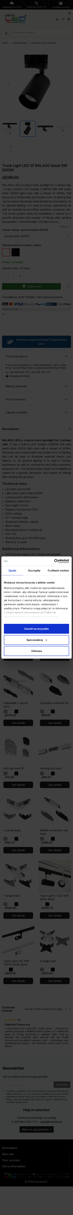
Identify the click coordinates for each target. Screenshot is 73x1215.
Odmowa (36, 651)
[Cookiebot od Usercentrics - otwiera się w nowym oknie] (54, 561)
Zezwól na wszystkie (36, 628)
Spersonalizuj (34, 639)
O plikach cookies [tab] (58, 570)
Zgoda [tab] (12, 570)
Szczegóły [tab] (34, 570)
